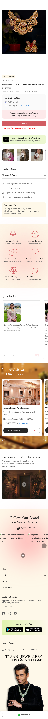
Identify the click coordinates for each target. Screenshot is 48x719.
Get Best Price (25, 715)
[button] (13, 546)
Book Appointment (16, 430)
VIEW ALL (24, 442)
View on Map (24, 423)
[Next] (44, 545)
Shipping (17, 91)
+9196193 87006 (9, 423)
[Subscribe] (45, 607)
